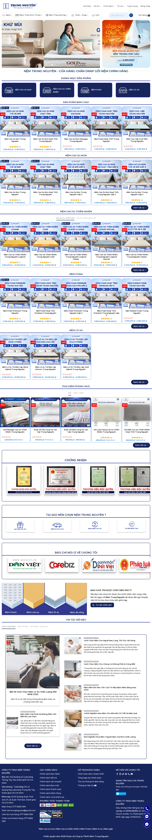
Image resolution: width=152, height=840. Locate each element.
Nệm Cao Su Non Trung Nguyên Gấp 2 (75, 193)
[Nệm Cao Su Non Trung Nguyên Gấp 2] (76, 175)
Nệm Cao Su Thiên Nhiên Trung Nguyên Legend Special (106, 257)
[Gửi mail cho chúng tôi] (126, 774)
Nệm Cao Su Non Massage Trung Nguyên (76, 140)
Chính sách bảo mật (49, 785)
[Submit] (131, 15)
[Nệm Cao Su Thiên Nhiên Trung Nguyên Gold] (45, 237)
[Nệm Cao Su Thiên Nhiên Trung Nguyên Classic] (137, 237)
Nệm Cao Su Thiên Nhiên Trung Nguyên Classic (137, 256)
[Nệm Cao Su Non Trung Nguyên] (15, 121)
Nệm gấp (108, 829)
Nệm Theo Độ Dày (57, 15)
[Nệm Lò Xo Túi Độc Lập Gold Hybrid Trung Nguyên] (76, 350)
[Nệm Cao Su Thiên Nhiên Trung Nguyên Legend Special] (106, 237)
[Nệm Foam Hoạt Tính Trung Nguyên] (106, 121)
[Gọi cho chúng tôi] (129, 774)
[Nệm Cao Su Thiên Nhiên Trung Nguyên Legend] (15, 237)
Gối (97, 15)
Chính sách (108, 6)
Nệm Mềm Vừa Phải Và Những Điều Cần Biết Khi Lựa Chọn (38, 715)
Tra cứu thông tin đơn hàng (91, 782)
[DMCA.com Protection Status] (57, 815)
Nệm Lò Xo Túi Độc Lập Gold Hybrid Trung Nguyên (76, 368)
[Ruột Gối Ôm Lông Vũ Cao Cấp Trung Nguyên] (45, 412)
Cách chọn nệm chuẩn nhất (91, 774)
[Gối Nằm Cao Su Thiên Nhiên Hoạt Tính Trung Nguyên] (137, 412)
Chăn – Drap (81, 15)
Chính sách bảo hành (50, 774)
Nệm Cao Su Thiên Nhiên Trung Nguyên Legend (15, 256)
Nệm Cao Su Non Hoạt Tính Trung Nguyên (45, 140)
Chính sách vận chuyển (51, 782)
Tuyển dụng (132, 6)
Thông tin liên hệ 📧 (87, 785)
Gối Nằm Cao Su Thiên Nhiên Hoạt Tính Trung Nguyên (137, 431)
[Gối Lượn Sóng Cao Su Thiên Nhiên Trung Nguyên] (106, 412)
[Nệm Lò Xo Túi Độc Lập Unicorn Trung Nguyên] (45, 350)
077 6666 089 (19, 807)
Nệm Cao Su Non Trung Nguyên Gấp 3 (136, 193)
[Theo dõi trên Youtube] (132, 774)
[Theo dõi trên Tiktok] (123, 774)
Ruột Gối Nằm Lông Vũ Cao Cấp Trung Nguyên (76, 431)
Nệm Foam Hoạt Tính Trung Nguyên (106, 140)
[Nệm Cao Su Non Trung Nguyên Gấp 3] (137, 175)
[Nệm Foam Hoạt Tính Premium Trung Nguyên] (45, 293)
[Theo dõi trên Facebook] (117, 774)
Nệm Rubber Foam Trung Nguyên (137, 312)
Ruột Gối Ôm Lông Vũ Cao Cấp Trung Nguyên (45, 431)
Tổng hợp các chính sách (89, 778)
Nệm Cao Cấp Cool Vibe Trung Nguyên (137, 140)
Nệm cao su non (47, 829)
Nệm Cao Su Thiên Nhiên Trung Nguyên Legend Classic (76, 257)
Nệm (8, 15)
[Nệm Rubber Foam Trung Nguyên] (137, 293)
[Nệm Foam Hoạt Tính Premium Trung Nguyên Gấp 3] (106, 293)
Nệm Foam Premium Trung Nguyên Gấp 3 (76, 312)
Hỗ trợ (96, 6)
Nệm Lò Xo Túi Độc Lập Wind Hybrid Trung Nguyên (15, 368)
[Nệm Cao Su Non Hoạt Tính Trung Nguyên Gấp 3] (106, 175)
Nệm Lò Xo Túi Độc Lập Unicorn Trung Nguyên (45, 368)
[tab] (65, 218)
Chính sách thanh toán (50, 789)
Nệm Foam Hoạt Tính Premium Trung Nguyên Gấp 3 (106, 313)
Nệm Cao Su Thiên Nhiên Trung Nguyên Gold (45, 256)
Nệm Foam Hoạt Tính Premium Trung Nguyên (45, 312)
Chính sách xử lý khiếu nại (52, 797)
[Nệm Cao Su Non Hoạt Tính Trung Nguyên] (45, 121)
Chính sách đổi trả (48, 778)
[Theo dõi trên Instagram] (120, 774)
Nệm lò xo (97, 829)
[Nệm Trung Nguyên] (20, 6)
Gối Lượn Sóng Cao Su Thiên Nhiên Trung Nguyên (106, 431)
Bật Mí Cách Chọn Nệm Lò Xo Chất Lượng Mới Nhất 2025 (33, 693)
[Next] (95, 44)
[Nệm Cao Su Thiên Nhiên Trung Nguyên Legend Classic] (76, 237)
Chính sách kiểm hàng (50, 793)
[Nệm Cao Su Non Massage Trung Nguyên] (76, 121)
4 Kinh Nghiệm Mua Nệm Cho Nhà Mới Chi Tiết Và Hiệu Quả (110, 713)
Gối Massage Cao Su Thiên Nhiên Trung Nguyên (15, 431)
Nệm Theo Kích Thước (30, 15)
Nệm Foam (85, 829)
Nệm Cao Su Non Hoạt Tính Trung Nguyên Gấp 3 (106, 193)
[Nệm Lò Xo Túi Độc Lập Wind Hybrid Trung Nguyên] (15, 350)
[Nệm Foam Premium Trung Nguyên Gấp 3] (76, 293)
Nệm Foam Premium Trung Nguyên (15, 312)
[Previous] (7, 44)
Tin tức (120, 6)
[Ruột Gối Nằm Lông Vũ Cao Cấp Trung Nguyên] (76, 412)
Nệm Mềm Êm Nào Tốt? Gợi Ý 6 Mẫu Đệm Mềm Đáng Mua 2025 (110, 689)
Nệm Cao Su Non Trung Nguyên (15, 140)
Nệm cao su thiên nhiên (67, 829)
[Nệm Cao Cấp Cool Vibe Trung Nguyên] (137, 121)
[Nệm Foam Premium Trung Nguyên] (15, 293)
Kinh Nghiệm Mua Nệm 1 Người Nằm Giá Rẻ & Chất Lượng (110, 737)
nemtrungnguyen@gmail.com (21, 810)
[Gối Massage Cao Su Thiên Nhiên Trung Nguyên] (15, 412)
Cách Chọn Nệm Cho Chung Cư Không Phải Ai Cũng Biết (109, 664)
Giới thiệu (87, 6)
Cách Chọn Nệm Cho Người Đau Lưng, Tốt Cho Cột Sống (109, 640)
